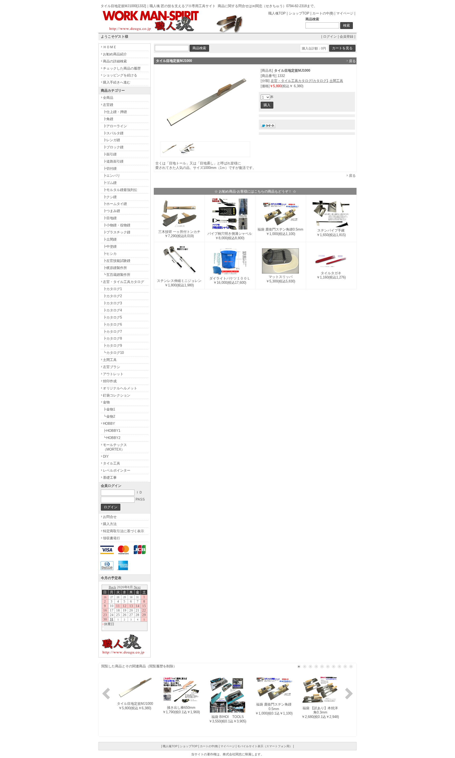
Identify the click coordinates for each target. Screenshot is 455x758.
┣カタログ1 (112, 289)
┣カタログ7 (112, 332)
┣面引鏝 (110, 154)
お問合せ (110, 517)
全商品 (108, 98)
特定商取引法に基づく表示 (123, 531)
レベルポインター (116, 470)
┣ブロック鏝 (113, 147)
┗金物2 (109, 416)
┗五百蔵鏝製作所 (116, 275)
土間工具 (336, 81)
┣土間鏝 (110, 239)
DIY (106, 456)
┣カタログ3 (112, 303)
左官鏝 (108, 105)
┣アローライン (115, 126)
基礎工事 (110, 478)
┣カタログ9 (112, 346)
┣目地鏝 (110, 218)
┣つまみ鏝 (111, 211)
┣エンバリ (111, 176)
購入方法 (110, 524)
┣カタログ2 (112, 296)
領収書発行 (111, 538)
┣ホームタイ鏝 (115, 204)
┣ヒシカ (110, 254)
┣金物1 (109, 409)
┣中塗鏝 (110, 246)
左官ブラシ (111, 367)
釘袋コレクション (116, 395)
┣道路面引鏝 (113, 161)
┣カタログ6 (112, 324)
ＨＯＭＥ (110, 47)
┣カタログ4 (112, 310)
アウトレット (113, 374)
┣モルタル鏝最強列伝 (120, 190)
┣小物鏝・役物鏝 (116, 225)
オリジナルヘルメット (120, 388)
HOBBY (109, 424)
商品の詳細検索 (115, 61)
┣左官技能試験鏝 (116, 261)
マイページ (344, 13)
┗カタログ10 (113, 353)
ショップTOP (299, 13)
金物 (106, 402)
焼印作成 (110, 381)
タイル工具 (111, 463)
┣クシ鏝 (110, 197)
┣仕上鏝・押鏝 (115, 112)
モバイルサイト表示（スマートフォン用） (264, 746)
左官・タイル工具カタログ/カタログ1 (299, 81)
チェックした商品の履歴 (122, 68)
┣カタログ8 (112, 338)
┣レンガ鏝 (111, 140)
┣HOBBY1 (111, 431)
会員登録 (346, 36)
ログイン (330, 36)
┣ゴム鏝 (110, 183)
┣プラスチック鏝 (116, 232)
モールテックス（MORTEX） (115, 447)
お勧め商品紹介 (115, 54)
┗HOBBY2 (111, 438)
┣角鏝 (108, 119)
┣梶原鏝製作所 (115, 268)
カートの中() (322, 13)
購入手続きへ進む (116, 82)
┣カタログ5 (112, 317)
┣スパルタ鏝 (113, 133)
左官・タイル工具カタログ (123, 282)
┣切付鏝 (110, 168)
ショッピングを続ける (120, 75)
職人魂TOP (277, 13)
